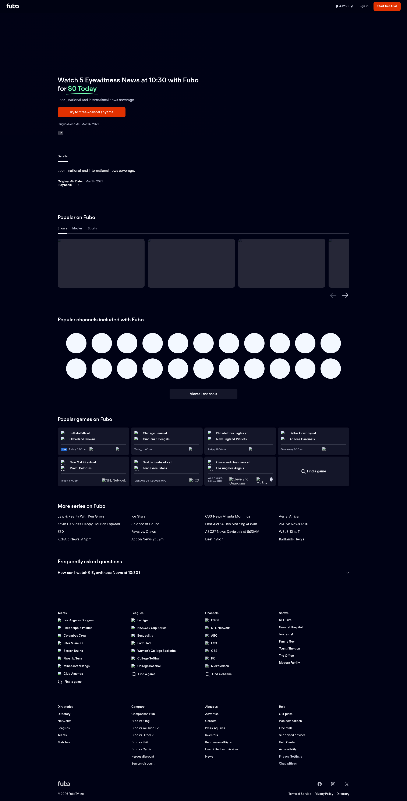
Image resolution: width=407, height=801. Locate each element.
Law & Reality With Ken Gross (81, 516)
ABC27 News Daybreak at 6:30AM (232, 532)
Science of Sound (145, 524)
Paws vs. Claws (143, 532)
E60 (61, 532)
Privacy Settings (290, 756)
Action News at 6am (147, 539)
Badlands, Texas (291, 539)
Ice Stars (138, 516)
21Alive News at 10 (293, 524)
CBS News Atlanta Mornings (227, 516)
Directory (343, 793)
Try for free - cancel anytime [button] (92, 112)
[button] (333, 295)
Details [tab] (63, 156)
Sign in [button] (363, 6)
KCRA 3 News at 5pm (74, 539)
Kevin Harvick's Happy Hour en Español (89, 524)
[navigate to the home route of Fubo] (12, 6)
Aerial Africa (289, 516)
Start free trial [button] (387, 6)
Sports (92, 228)
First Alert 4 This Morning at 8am (231, 524)
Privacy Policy (324, 793)
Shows (62, 228)
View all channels (203, 394)
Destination (214, 539)
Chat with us (288, 763)
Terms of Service (300, 793)
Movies (77, 228)
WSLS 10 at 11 (289, 532)
